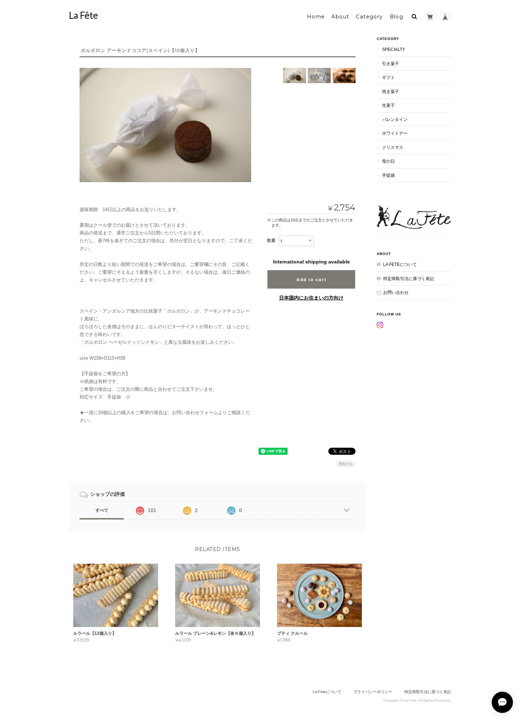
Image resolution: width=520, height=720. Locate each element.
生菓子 (388, 105)
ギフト (388, 77)
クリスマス (392, 147)
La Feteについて (400, 264)
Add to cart (311, 279)
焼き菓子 (390, 91)
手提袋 (388, 175)
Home (316, 16)
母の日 (388, 161)
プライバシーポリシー (372, 692)
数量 (271, 240)
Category (369, 16)
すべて (102, 510)
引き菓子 (390, 63)
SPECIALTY (393, 49)
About (340, 16)
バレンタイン (395, 119)
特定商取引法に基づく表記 (408, 278)
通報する (346, 464)
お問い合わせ (396, 292)
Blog (397, 16)
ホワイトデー (395, 133)
